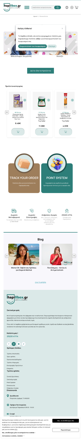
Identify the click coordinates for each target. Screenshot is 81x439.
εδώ (16, 429)
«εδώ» (38, 39)
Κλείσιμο (52, 46)
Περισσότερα (65, 430)
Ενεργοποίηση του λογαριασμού (32, 46)
